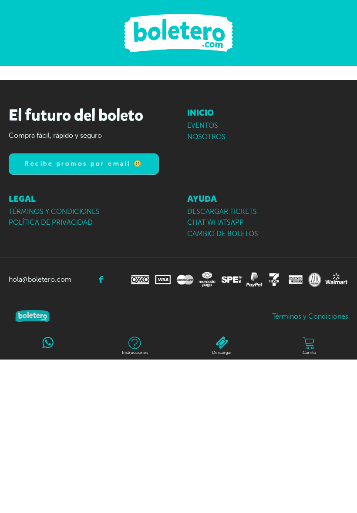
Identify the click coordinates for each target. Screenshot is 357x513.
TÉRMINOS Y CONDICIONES (54, 211)
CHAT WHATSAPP (215, 222)
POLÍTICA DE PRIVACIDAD (51, 222)
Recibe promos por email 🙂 (84, 163)
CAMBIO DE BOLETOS (222, 234)
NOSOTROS (206, 137)
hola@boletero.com (40, 279)
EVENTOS (202, 125)
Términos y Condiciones (310, 316)
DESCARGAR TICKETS (222, 211)
